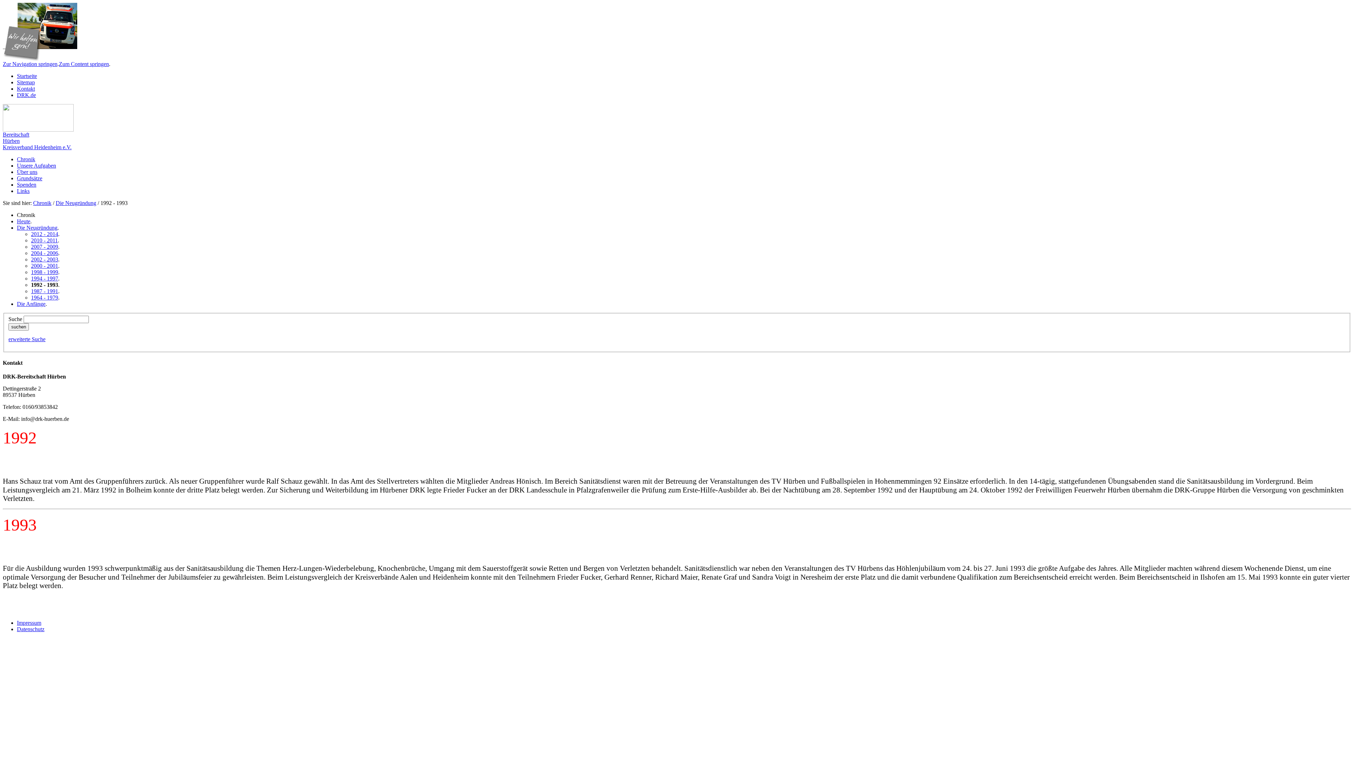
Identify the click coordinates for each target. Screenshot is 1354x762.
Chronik (42, 203)
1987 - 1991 (44, 291)
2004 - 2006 (44, 253)
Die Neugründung (76, 203)
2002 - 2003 (44, 259)
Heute (23, 221)
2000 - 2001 (44, 266)
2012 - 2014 (44, 234)
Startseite (27, 76)
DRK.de (26, 95)
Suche (15, 319)
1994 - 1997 (44, 279)
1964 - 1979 (44, 298)
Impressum (29, 623)
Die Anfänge (31, 304)
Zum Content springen (84, 64)
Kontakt (26, 89)
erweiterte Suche (26, 339)
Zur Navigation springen (30, 64)
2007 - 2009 (44, 247)
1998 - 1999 (44, 272)
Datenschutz (30, 629)
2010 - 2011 (44, 240)
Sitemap (26, 82)
